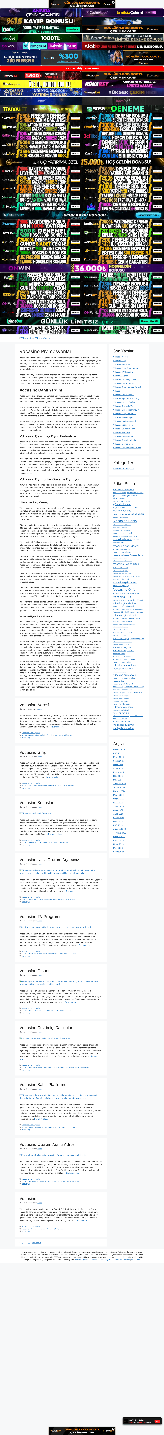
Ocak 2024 (118, 810)
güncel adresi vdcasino (121, 501)
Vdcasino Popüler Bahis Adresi (127, 448)
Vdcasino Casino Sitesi (126, 563)
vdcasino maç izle (43, 842)
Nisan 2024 (118, 799)
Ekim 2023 (118, 821)
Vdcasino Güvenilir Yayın (124, 406)
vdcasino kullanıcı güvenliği (121, 644)
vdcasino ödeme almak (136, 716)
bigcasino (109, 1260)
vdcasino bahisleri (120, 528)
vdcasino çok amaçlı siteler (121, 716)
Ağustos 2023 (119, 829)
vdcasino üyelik (120, 718)
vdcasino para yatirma (124, 665)
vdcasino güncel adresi (123, 606)
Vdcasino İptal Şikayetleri (124, 421)
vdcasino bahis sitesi (122, 533)
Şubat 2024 (118, 806)
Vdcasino (28, 1198)
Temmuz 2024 (119, 787)
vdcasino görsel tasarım (120, 600)
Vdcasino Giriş (33, 752)
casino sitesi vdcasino (135, 493)
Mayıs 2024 (118, 795)
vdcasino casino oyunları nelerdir (122, 561)
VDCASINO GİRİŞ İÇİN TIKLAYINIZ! (82, 68)
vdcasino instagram (120, 632)
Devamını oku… (57, 727)
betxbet (78, 1260)
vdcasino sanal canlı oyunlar (55, 1181)
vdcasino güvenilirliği (44, 899)
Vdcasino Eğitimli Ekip (123, 425)
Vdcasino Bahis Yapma (123, 395)
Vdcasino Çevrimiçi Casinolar (46, 1027)
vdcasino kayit (121, 638)
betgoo (94, 1260)
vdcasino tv (118, 686)
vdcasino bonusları (29, 842)
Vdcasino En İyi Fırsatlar (124, 429)
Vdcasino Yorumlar (121, 432)
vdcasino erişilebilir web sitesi (122, 573)
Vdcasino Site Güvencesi (64, 785)
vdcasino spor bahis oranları (123, 684)
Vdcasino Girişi (122, 596)
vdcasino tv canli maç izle (122, 689)
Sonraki (36, 1243)
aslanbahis (135, 1260)
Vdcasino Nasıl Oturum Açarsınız (49, 859)
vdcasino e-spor (28, 1010)
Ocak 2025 (118, 765)
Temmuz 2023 (119, 833)
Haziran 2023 (119, 837)
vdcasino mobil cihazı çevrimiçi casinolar (59, 1067)
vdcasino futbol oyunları (44, 1010)
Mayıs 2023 (118, 840)
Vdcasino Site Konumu (55, 1229)
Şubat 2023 (118, 852)
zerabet (127, 1260)
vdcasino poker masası (119, 672)
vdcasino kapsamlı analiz (120, 635)
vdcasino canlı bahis (122, 552)
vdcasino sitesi (118, 681)
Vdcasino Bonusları (37, 802)
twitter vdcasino (122, 510)
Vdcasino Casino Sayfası (124, 402)
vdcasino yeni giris (121, 713)
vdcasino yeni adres (123, 707)
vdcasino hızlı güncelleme (120, 627)
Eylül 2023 (118, 825)
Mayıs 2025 (118, 757)
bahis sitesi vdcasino (123, 489)
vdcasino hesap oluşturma (123, 621)
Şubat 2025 (118, 761)
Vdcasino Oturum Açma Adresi (48, 1144)
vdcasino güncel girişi (121, 609)
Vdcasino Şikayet (73, 1181)
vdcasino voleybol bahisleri (121, 698)
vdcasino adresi (28, 735)
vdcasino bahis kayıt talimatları (122, 525)
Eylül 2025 (117, 753)
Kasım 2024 (118, 772)
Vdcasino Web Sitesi (120, 701)
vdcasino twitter (134, 692)
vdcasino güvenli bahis (136, 612)
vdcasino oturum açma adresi (33, 1181)
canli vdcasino (119, 493)
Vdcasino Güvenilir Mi (121, 612)
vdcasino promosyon (51, 953)
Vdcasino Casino (136, 555)
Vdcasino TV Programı (40, 916)
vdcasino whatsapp (122, 704)
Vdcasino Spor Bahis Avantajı (126, 398)
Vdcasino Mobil (119, 654)
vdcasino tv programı (68, 953)
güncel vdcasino (122, 504)
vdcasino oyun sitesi (122, 662)
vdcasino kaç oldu (137, 639)
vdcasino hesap (134, 618)
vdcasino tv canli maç (134, 686)
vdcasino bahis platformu (31, 1127)
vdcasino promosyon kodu (69, 1127)
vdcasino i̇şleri (133, 632)
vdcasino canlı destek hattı (32, 953)
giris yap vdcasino (29, 899)
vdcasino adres (120, 514)
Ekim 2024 (118, 776)
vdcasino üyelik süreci (59, 842)
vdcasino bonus (122, 539)
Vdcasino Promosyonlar (31, 733)
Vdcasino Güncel (135, 600)
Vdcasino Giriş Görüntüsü (124, 414)
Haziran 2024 (119, 791)
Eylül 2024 (118, 780)
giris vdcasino (132, 496)
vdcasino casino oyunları (120, 558)
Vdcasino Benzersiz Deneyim (126, 410)
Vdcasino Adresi (34, 704)
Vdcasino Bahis (125, 521)
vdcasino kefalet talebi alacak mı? (122, 642)
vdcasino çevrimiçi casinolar (32, 1067)
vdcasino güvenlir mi (124, 615)
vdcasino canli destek (126, 546)
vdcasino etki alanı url (119, 576)
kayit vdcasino (119, 507)
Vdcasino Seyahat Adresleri (44, 785)
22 (29, 1243)
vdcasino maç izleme (38, 1229)
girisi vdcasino (119, 495)
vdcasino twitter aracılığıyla (121, 696)
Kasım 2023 (118, 818)
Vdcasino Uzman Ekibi (123, 444)
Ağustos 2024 (119, 784)
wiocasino (118, 1260)
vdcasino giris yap (121, 586)
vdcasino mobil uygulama (122, 656)
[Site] (41, 117)
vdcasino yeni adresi (121, 710)
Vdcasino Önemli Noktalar (124, 440)
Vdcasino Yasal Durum (123, 436)
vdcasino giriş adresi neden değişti (126, 593)
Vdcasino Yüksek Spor (123, 417)
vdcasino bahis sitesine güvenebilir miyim (125, 536)
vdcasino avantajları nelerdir (121, 517)
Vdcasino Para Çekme (125, 668)
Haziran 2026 (119, 749)
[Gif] (82, 162)
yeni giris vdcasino (123, 728)
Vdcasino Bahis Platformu (43, 1084)
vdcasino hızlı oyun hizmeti (121, 630)
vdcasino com (120, 567)
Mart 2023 (118, 848)
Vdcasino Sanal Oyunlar (63, 735)
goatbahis (86, 1260)
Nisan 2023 (118, 844)
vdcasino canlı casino (121, 555)
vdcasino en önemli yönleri (120, 571)
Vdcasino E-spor (35, 970)
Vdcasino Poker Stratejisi (44, 735)
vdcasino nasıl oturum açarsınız (64, 899)
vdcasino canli (118, 543)
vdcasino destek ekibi (50, 1127)
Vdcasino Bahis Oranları (122, 530)
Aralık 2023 (118, 814)
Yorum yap (26, 737)
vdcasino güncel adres (62, 1010)
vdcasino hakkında (120, 618)
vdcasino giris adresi (121, 579)
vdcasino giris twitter (125, 582)
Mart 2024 (118, 802)
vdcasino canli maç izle (121, 549)
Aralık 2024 (118, 768)
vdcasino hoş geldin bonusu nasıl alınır (124, 624)
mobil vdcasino (132, 507)
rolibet (101, 1260)
